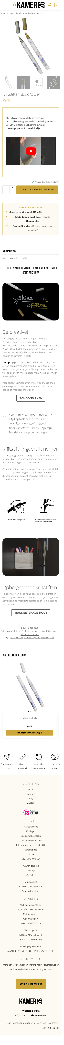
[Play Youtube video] (31, 151)
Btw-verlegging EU (31, 859)
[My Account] (50, 5)
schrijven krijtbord (32, 637)
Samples (30, 875)
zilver (52, 637)
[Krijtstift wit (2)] (29, 687)
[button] (56, 5)
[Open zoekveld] (14, 4)
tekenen (45, 637)
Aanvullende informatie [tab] (14, 258)
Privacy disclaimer (31, 891)
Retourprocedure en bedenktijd (30, 845)
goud (13, 637)
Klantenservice (31, 826)
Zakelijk (30, 802)
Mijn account (31, 882)
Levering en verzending (31, 840)
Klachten (30, 854)
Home (2, 13)
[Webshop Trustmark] (30, 812)
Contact (30, 789)
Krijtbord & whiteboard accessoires (24, 13)
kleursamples (32, 221)
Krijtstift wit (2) (29, 718)
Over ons (30, 794)
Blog (31, 798)
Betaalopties (31, 849)
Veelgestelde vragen (31, 836)
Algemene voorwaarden (30, 886)
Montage (31, 870)
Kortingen (30, 831)
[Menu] (8, 4)
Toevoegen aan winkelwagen (37, 189)
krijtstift (19, 637)
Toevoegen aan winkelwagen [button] (29, 733)
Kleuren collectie (31, 865)
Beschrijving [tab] (9, 250)
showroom (33, 914)
